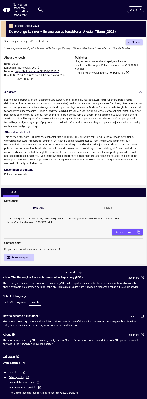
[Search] (40, 10)
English (35, 302)
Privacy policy (16, 377)
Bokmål (8, 302)
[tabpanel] (73, 220)
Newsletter (15, 372)
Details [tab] (11, 192)
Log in (133, 9)
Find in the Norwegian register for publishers (100, 72)
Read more (133, 277)
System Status (11, 363)
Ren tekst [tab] (39, 208)
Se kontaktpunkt (21, 257)
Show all (136, 42)
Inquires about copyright (22, 387)
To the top (76, 272)
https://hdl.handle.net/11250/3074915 (37, 71)
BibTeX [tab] (108, 208)
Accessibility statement (22, 382)
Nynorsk (21, 302)
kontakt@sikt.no (69, 392)
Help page (9, 356)
